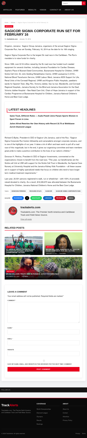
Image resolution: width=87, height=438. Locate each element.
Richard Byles (35, 191)
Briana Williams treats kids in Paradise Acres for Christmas (32, 274)
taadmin (62, 253)
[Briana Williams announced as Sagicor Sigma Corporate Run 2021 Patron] (63, 243)
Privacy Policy (67, 420)
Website (10, 350)
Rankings (40, 424)
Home (6, 22)
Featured (20, 10)
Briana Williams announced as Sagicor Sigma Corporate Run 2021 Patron (62, 250)
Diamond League (42, 413)
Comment (11, 300)
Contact (65, 413)
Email (71, 198)
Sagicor (48, 191)
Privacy (78, 433)
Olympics (40, 416)
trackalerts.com (12, 39)
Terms (84, 433)
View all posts (26, 219)
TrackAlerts (9, 433)
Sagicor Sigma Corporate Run (68, 191)
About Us (69, 10)
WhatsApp (36, 198)
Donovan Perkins (19, 191)
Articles (7, 10)
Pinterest (60, 198)
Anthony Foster (24, 255)
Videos (43, 10)
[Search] (84, 3)
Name (10, 328)
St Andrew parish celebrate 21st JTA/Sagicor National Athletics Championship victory (20, 251)
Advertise (66, 416)
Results (32, 10)
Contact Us (55, 10)
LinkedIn (48, 198)
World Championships (44, 409)
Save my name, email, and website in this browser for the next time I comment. (39, 364)
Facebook (18, 198)
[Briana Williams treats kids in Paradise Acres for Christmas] (43, 268)
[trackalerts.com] (13, 211)
